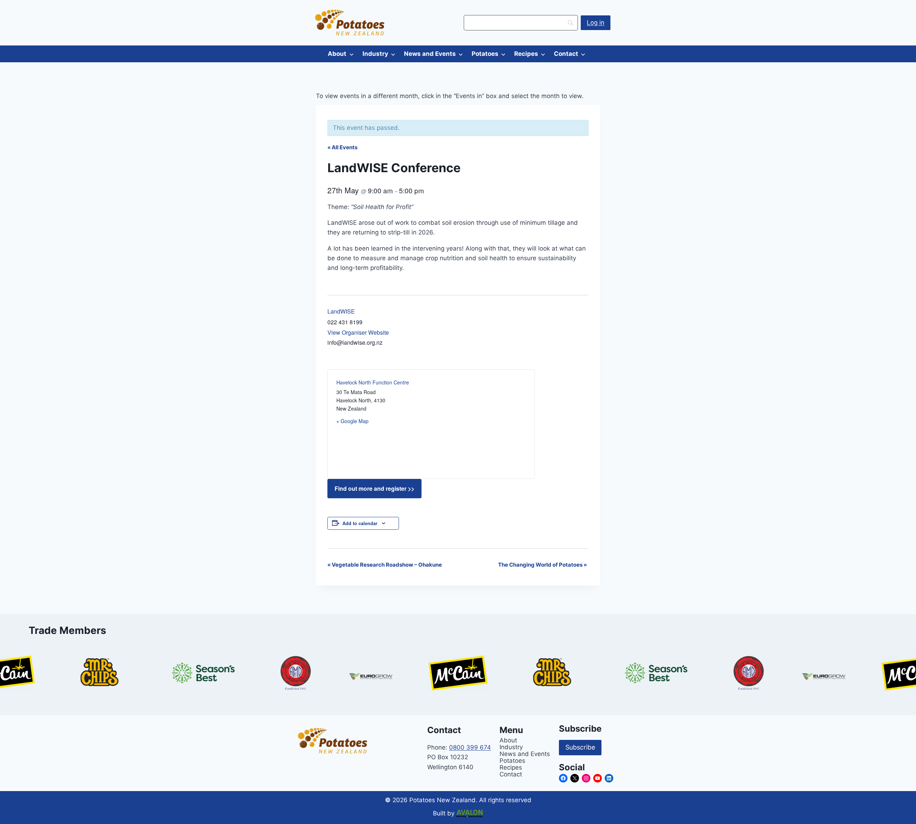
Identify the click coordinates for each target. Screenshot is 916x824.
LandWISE (341, 311)
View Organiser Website (358, 332)
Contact (566, 53)
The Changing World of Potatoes (542, 564)
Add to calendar (359, 523)
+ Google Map (352, 421)
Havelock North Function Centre (372, 382)
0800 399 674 (470, 747)
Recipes (526, 53)
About (337, 53)
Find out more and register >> (374, 488)
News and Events (430, 53)
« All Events (342, 147)
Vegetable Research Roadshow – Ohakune (384, 564)
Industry (375, 53)
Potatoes (485, 53)
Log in (595, 22)
